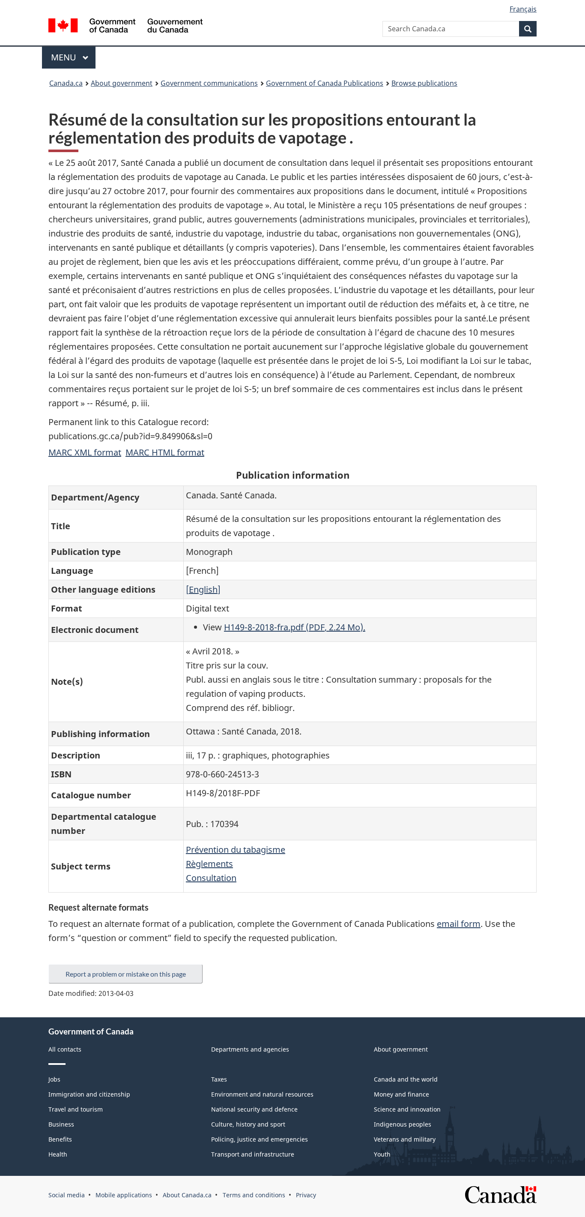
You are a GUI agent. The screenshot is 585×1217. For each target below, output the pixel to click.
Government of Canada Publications (324, 83)
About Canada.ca (187, 1195)
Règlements (209, 863)
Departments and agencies (250, 1049)
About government (121, 83)
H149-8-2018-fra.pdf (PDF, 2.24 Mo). (294, 627)
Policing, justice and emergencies (259, 1139)
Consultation (211, 878)
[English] (203, 589)
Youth (382, 1154)
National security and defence (254, 1109)
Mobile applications (124, 1195)
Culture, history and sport (248, 1124)
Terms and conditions (254, 1195)
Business (61, 1124)
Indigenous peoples (402, 1124)
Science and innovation (407, 1109)
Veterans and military (405, 1139)
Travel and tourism (75, 1109)
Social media (66, 1195)
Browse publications (424, 83)
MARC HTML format (164, 452)
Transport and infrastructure (252, 1154)
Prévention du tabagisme (235, 849)
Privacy (306, 1195)
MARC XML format (84, 452)
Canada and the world (406, 1079)
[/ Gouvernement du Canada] (125, 26)
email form (459, 923)
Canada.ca (66, 83)
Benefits (60, 1139)
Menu (64, 57)
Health (57, 1154)
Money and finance (401, 1094)
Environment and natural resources (262, 1094)
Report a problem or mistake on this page (126, 974)
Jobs (54, 1079)
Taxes (219, 1079)
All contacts (64, 1049)
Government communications (209, 83)
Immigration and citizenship (89, 1094)
